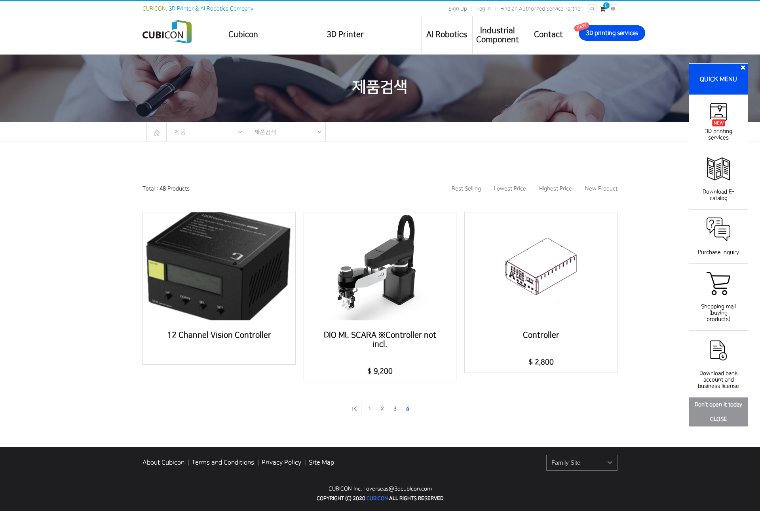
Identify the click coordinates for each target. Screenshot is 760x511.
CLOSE (718, 419)
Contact (548, 34)
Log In (484, 8)
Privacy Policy (282, 462)
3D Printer (345, 34)
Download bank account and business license (718, 379)
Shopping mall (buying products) (718, 312)
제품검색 (265, 132)
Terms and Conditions (224, 462)
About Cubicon (163, 462)
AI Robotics (446, 34)
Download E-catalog (718, 195)
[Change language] (613, 8)
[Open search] (592, 8)
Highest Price (555, 188)
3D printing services (718, 134)
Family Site (565, 462)
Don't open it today (718, 404)
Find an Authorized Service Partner (541, 8)
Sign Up (457, 8)
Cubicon (243, 34)
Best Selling (466, 188)
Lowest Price (510, 188)
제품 (180, 132)
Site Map (321, 462)
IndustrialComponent (497, 35)
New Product (601, 188)
